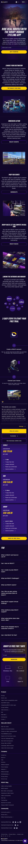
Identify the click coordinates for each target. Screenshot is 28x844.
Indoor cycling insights (6, 786)
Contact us (3, 755)
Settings (21, 426)
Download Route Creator (6, 828)
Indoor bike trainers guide (7, 748)
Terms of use (4, 778)
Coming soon (4, 717)
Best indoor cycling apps (7, 790)
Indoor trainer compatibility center (9, 700)
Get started (14, 52)
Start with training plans (7, 740)
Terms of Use (4, 834)
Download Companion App (7, 825)
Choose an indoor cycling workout (9, 731)
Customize (13, 436)
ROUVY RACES (14, 244)
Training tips (4, 800)
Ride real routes (5, 726)
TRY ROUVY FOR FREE (14, 88)
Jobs (2, 759)
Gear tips (3, 797)
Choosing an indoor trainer (7, 793)
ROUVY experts (4, 788)
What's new (4, 698)
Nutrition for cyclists (6, 802)
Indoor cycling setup (6, 795)
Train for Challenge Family (7, 738)
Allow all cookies (14, 431)
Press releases (4, 767)
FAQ (2, 712)
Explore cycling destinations (7, 729)
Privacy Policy (4, 776)
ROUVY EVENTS (14, 142)
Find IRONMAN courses (6, 733)
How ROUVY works (5, 702)
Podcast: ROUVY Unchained (7, 805)
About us (3, 757)
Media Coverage (5, 771)
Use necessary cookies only (14, 440)
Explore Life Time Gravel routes (8, 736)
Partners (3, 762)
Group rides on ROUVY (6, 743)
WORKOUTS (14, 192)
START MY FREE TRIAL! (14, 538)
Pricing (2, 695)
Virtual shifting (4, 707)
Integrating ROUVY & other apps (8, 705)
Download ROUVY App (6, 822)
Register (14, 659)
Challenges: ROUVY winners (7, 745)
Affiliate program (5, 764)
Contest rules (20, 834)
